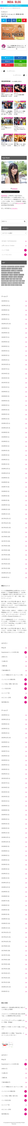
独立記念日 (15, 283)
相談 (23, 283)
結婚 (9, 285)
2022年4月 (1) (5, 350)
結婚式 (12, 285)
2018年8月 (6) (5, 482)
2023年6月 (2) (5, 310)
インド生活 (6, 688)
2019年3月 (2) (5, 455)
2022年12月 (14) (6, 323)
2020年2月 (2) (5, 414)
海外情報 (5, 702)
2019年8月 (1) (5, 437)
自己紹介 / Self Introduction (9, 241)
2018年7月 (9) (5, 486)
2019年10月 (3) (5, 428)
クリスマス (10, 272)
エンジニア (20, 270)
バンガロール (4, 276)
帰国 (14, 280)
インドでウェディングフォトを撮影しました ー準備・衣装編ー (13, 1021)
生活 (20, 283)
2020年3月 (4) (5, 409)
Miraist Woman (11, 266)
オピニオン (4, 272)
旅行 (20, 280)
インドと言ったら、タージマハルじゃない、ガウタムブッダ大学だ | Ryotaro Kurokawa (13, 614)
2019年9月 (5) (5, 432)
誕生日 (16, 285)
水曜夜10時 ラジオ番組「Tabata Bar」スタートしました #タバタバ (12, 1034)
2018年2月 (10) (5, 509)
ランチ (7, 278)
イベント (9, 268)
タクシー (16, 274)
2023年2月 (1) (5, 319)
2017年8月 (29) (5, 536)
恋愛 (17, 280)
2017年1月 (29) (5, 568)
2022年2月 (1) (5, 360)
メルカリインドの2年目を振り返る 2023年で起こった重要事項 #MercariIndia (13, 1014)
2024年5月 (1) (5, 301)
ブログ (15, 276)
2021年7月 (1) (5, 369)
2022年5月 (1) (5, 346)
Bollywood (4, 266)
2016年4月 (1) (5, 577)
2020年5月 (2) (5, 400)
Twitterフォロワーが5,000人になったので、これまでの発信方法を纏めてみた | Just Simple (14, 605)
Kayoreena (4, 195)
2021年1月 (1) (5, 387)
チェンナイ (21, 274)
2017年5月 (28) (5, 550)
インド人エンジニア (6, 270)
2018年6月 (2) (5, 491)
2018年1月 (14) (5, 514)
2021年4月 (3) (5, 378)
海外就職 (10, 283)
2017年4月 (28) (5, 554)
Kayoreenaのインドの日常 (10, 652)
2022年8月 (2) (5, 332)
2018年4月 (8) (5, 500)
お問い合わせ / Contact (8, 245)
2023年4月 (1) (5, 314)
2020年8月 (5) (5, 396)
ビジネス (10, 276)
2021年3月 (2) (5, 382)
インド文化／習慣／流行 (9, 684)
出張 (17, 278)
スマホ (11, 274)
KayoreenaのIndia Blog (15, 1122)
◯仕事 (4, 661)
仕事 (11, 278)
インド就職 (14, 270)
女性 (11, 280)
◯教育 (4, 666)
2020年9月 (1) (5, 391)
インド (20, 268)
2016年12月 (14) (6, 573)
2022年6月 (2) (5, 341)
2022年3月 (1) (5, 355)
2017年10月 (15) (6, 527)
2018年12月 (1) (5, 468)
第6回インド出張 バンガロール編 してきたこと (13, 1027)
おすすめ (22, 266)
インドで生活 (5, 250)
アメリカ (3, 268)
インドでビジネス (7, 254)
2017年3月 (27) (5, 559)
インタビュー (15, 268)
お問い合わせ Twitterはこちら (14, 5)
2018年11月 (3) (5, 473)
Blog (3, 647)
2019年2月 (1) (5, 459)
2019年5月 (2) (5, 446)
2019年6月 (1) (5, 441)
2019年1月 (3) (5, 464)
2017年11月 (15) (5, 523)
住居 (14, 278)
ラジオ (3, 278)
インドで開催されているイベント (12, 675)
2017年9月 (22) (5, 532)
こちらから (14, 208)
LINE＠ (4, 656)
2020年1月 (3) (5, 418)
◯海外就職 (5, 670)
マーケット (20, 276)
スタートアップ (5, 274)
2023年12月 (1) (5, 305)
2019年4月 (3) (5, 450)
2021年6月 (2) (5, 373)
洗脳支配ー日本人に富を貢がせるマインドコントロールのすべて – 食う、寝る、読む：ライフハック (13, 596)
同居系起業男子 (5, 280)
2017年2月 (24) (5, 563)
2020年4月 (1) (5, 405)
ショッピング (16, 272)
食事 (20, 285)
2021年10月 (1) (5, 364)
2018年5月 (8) (5, 495)
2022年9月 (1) (5, 328)
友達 (20, 278)
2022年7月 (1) (5, 337)
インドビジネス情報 (8, 679)
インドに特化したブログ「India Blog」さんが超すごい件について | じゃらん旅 (14, 623)
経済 (6, 285)
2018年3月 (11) (5, 505)
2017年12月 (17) (6, 518)
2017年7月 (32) (5, 541)
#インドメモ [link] (19, 203)
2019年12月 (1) (5, 423)
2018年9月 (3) (5, 477)
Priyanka (17, 266)
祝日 (3, 285)
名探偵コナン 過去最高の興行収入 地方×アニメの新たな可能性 (13, 1008)
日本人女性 (4, 283)
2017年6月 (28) (5, 545)
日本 (23, 280)
